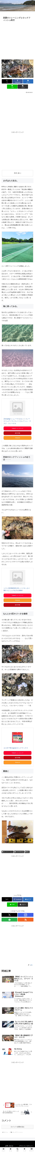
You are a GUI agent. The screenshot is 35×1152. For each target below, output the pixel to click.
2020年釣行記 (20, 852)
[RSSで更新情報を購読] (25, 920)
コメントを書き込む (17, 1127)
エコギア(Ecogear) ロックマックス (16, 748)
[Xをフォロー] (9, 915)
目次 (15, 173)
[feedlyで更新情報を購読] (9, 920)
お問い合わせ (9, 1146)
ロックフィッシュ (8, 852)
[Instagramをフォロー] (25, 915)
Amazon (17, 437)
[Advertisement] (17, 40)
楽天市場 (17, 433)
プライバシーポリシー (26, 1146)
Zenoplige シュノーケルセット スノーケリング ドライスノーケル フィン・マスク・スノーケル (17, 421)
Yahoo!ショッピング (17, 428)
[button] (23, 86)
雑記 (28, 852)
